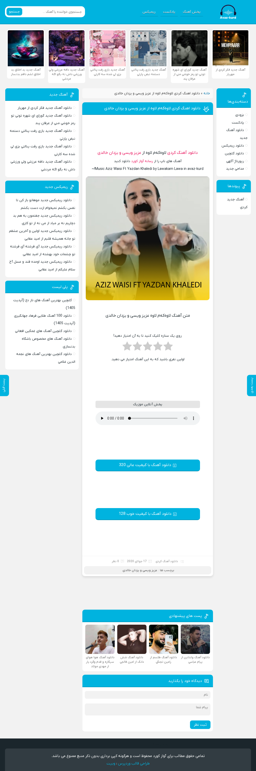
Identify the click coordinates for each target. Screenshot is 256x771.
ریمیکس (149, 12)
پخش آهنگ (191, 12)
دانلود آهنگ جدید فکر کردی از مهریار (45, 108)
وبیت (110, 763)
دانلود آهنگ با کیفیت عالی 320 (145, 465)
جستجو (14, 12)
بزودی (239, 115)
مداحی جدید (235, 168)
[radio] (168, 347)
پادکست (169, 12)
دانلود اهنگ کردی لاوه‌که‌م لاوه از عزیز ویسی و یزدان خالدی (152, 108)
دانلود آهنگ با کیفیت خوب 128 (145, 513)
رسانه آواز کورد (142, 161)
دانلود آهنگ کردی (182, 153)
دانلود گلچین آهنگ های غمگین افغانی (43, 331)
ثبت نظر (200, 724)
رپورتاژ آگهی (235, 161)
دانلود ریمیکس (233, 145)
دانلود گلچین (234, 153)
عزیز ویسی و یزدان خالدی (119, 153)
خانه (207, 93)
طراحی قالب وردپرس (134, 763)
